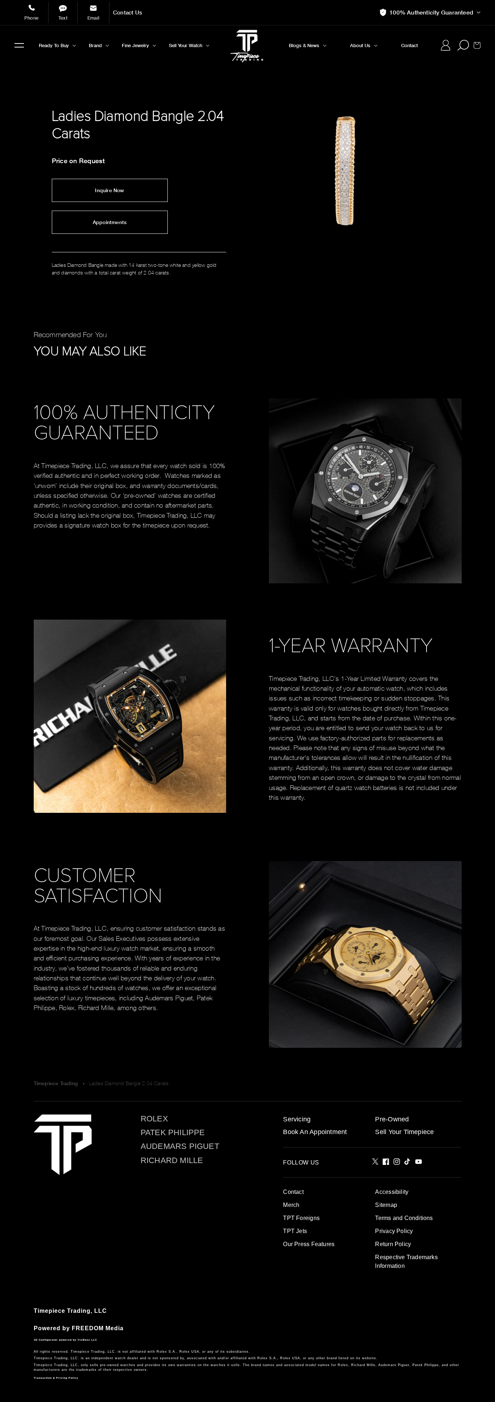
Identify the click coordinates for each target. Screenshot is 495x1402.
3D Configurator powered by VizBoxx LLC (65, 1340)
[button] (19, 45)
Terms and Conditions (404, 1218)
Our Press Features (308, 1244)
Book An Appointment (315, 1132)
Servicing (297, 1119)
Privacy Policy (394, 1231)
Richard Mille (172, 1160)
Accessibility (391, 1192)
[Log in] (445, 45)
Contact (293, 1192)
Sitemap (386, 1205)
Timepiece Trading (56, 1083)
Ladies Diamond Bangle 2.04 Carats (129, 1083)
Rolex (154, 1118)
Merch (291, 1205)
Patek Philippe (173, 1132)
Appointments (110, 222)
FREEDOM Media (98, 1328)
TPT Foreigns (301, 1218)
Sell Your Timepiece (404, 1132)
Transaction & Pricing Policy (56, 1378)
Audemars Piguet (180, 1146)
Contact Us (127, 12)
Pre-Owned (392, 1119)
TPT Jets (295, 1231)
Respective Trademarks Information (406, 1261)
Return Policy (393, 1244)
